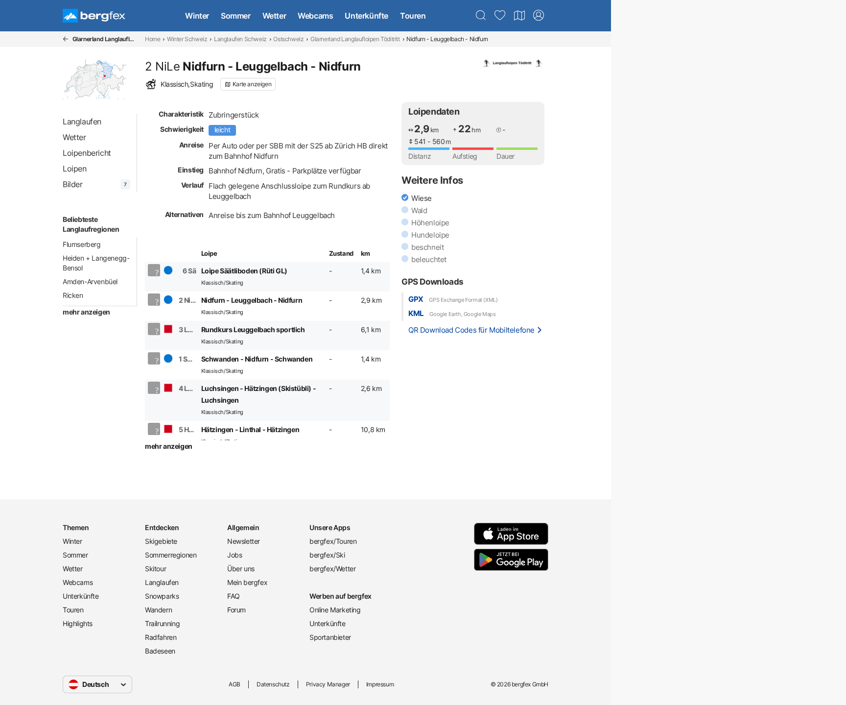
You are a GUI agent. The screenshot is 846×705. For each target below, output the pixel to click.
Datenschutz (273, 684)
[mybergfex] (538, 15)
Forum (236, 610)
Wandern (158, 610)
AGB (234, 684)
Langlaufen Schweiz (240, 39)
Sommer (236, 16)
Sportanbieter (330, 637)
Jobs (234, 555)
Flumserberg (82, 244)
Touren (413, 16)
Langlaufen (162, 582)
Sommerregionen (170, 555)
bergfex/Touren (332, 541)
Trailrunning (162, 623)
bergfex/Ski (327, 555)
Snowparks (162, 596)
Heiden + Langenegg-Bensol (96, 263)
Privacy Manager (328, 684)
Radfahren (160, 637)
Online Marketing (335, 610)
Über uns (241, 568)
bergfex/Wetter (332, 568)
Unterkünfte (366, 16)
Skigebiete (161, 541)
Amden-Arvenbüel (90, 281)
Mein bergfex (247, 582)
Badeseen (160, 651)
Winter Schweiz (187, 39)
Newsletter (243, 541)
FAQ (233, 596)
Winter (197, 16)
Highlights (78, 623)
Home (152, 39)
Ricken (73, 295)
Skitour (155, 568)
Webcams (315, 16)
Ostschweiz (288, 39)
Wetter (274, 16)
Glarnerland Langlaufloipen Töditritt (355, 39)
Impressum (380, 684)
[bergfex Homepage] (94, 16)
